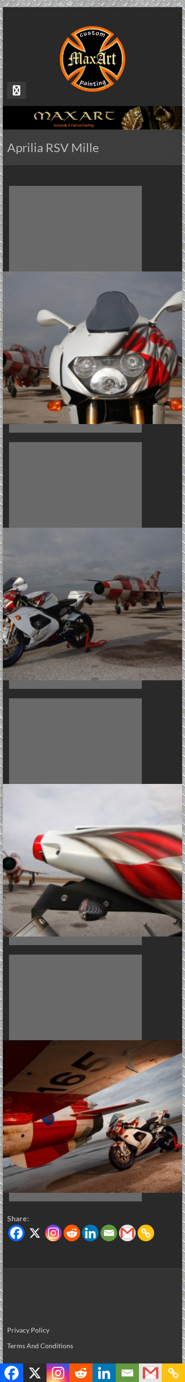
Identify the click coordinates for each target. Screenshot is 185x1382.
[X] (35, 1233)
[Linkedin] (90, 1233)
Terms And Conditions (40, 1346)
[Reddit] (72, 1233)
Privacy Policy (28, 1330)
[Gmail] (127, 1233)
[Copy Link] (146, 1233)
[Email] (109, 1233)
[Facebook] (16, 1233)
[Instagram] (53, 1233)
